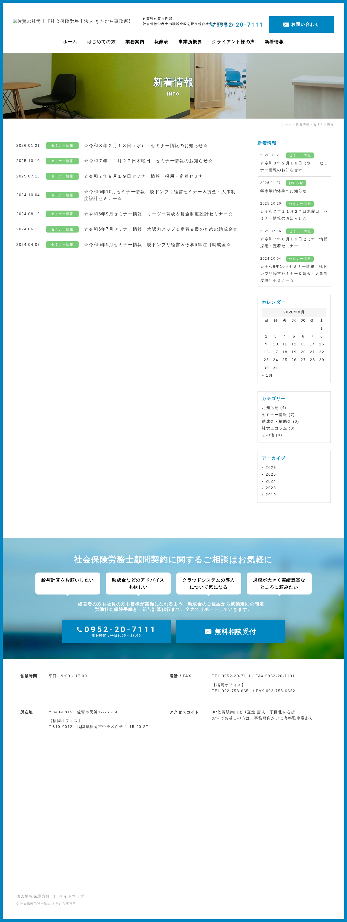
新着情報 (274, 41)
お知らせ (270, 407)
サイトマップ (72, 896)
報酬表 (162, 41)
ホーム (70, 41)
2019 (271, 494)
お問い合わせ (305, 24)
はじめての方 (101, 41)
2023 (271, 488)
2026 (271, 467)
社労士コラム (274, 428)
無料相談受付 (235, 631)
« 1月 (267, 375)
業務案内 (135, 41)
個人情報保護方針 (33, 896)
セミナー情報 (274, 414)
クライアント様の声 (233, 41)
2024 (271, 481)
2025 (271, 474)
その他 (268, 435)
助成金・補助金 (276, 421)
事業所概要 (190, 41)
